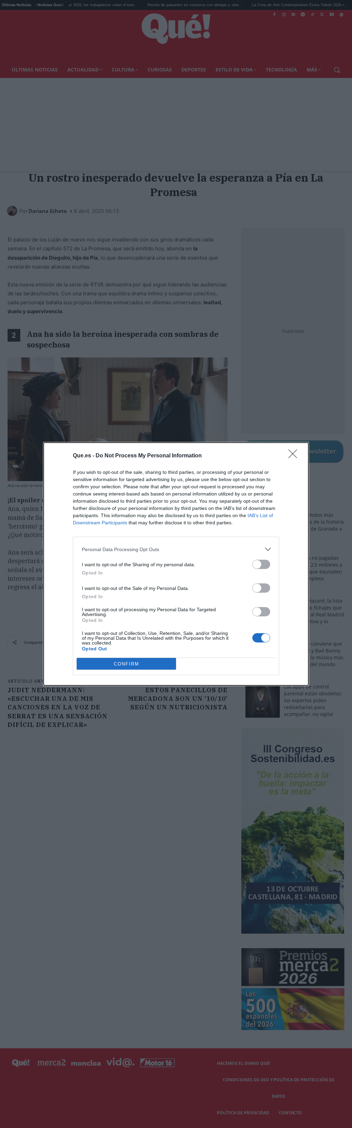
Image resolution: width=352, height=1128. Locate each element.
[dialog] (176, 564)
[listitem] (176, 549)
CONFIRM (126, 663)
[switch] (261, 564)
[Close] (294, 456)
